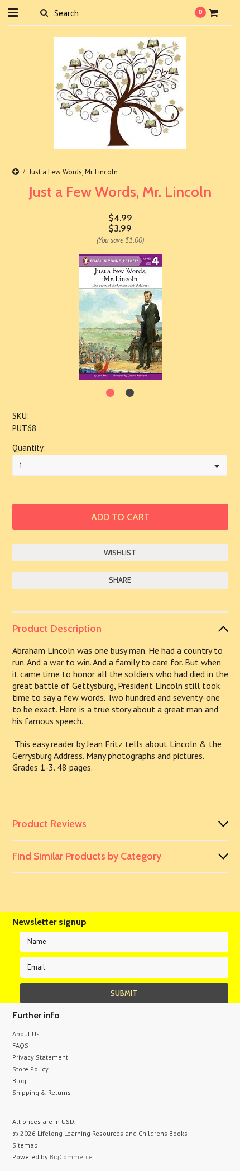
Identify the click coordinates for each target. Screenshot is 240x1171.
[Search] (44, 12)
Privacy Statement (40, 1057)
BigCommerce (71, 1157)
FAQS (20, 1045)
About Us (26, 1034)
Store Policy (30, 1069)
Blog (19, 1080)
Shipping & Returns (41, 1092)
